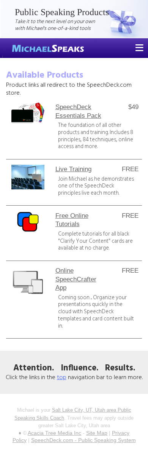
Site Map (96, 433)
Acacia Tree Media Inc (54, 433)
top (61, 378)
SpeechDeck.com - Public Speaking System (83, 440)
